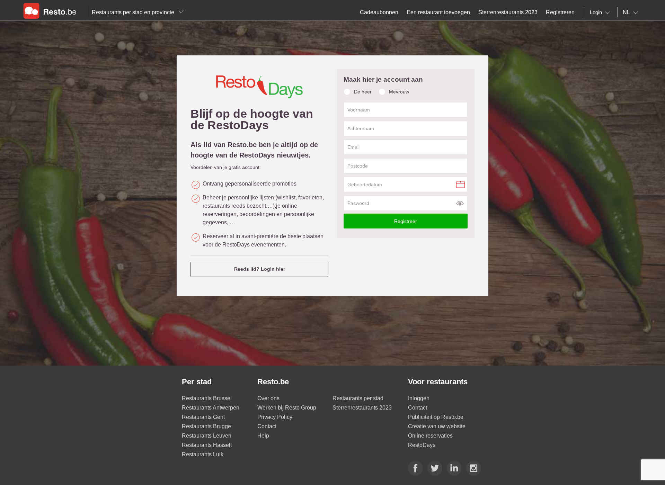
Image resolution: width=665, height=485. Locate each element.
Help (263, 436)
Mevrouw (399, 92)
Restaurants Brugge (206, 426)
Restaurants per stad (357, 398)
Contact (266, 426)
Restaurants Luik (202, 454)
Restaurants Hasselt (207, 445)
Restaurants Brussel (207, 398)
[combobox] (601, 12)
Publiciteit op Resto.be (435, 417)
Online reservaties (430, 436)
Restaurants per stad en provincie (134, 12)
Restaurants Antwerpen (210, 408)
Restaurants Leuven (206, 436)
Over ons (268, 398)
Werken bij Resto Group (286, 408)
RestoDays (421, 445)
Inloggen (418, 398)
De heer (363, 92)
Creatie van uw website (437, 426)
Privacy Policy (274, 417)
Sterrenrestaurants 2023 (362, 408)
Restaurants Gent (203, 417)
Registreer (405, 221)
